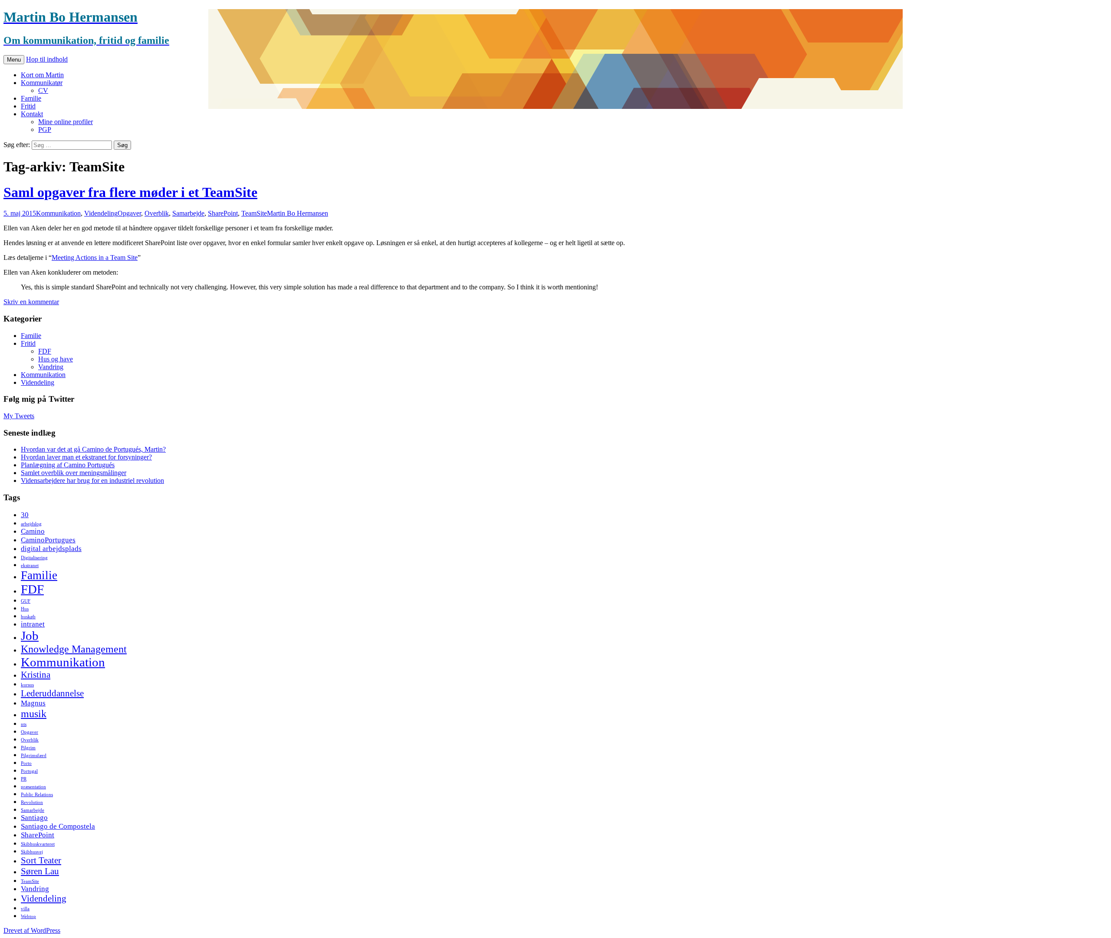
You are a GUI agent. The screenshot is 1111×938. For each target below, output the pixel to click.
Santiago (34, 817)
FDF (44, 351)
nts (23, 724)
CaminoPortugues (48, 540)
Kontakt (32, 114)
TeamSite (254, 213)
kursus (27, 684)
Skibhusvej (32, 851)
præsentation (33, 786)
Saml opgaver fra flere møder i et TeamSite (130, 192)
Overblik (157, 213)
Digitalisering (34, 557)
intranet (33, 624)
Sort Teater (41, 860)
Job (30, 636)
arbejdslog (31, 523)
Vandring (50, 367)
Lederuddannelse (52, 693)
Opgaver (129, 213)
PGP (44, 129)
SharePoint (223, 213)
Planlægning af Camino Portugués (68, 465)
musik (33, 713)
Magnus (33, 703)
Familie (31, 98)
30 (25, 515)
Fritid (28, 106)
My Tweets (18, 416)
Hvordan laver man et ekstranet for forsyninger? (86, 457)
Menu (14, 59)
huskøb (28, 616)
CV (43, 90)
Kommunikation (58, 213)
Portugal (29, 771)
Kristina (35, 674)
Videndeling (101, 213)
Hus (25, 609)
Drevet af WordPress (31, 930)
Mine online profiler (65, 121)
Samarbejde (188, 213)
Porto (26, 763)
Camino (33, 531)
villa (25, 908)
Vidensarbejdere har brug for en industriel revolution (92, 480)
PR (23, 779)
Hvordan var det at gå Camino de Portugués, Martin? (93, 449)
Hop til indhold (47, 59)
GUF (25, 601)
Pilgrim (28, 747)
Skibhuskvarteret (38, 844)
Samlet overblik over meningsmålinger (73, 472)
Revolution (32, 802)
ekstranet (30, 565)
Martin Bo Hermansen (297, 213)
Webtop (28, 916)
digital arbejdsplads (51, 548)
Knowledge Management (74, 649)
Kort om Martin (42, 75)
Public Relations (37, 794)
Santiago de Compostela (58, 826)
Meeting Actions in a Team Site (95, 257)
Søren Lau (40, 871)
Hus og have (55, 359)
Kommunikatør (41, 82)
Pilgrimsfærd (33, 755)
